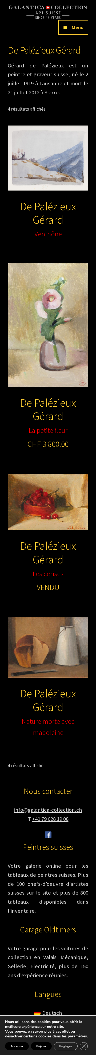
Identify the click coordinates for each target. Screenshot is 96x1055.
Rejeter (41, 1046)
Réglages (65, 1046)
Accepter (16, 1046)
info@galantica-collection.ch (48, 809)
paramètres (77, 1036)
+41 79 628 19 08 (50, 818)
